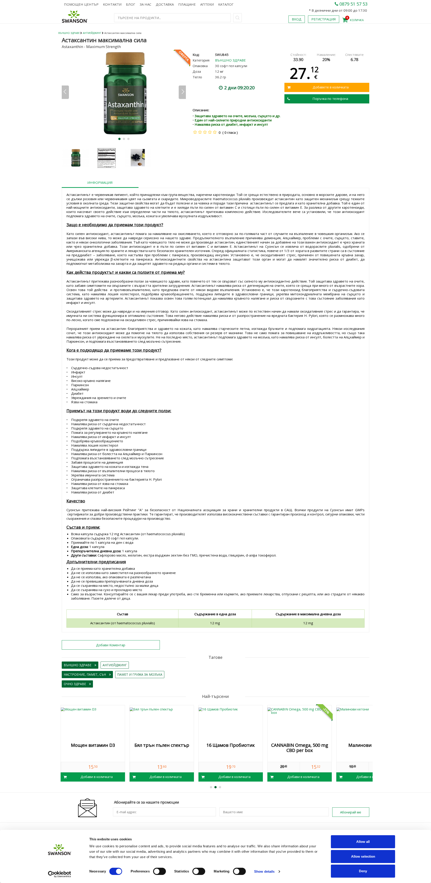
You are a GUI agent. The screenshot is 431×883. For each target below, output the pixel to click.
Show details (264, 871)
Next (182, 92)
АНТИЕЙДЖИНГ (92, 33)
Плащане (187, 4)
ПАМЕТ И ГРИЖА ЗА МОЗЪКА (139, 674)
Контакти (112, 4)
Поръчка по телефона (330, 98)
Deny (363, 871)
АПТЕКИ (207, 4)
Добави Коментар (110, 645)
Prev (65, 92)
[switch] (159, 871)
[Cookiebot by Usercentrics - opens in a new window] (59, 874)
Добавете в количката (331, 87)
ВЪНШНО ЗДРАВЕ (69, 33)
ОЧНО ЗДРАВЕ (75, 684)
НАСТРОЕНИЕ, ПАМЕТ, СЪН (85, 674)
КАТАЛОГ (225, 4)
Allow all (363, 842)
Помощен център (81, 4)
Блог (130, 4)
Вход (296, 19)
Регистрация (323, 19)
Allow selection (363, 856)
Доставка (165, 4)
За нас (145, 4)
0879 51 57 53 (352, 4)
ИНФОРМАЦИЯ (100, 182)
